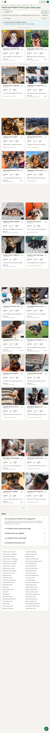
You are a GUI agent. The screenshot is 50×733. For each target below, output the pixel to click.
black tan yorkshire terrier (32, 568)
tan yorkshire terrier (30, 580)
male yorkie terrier (7, 575)
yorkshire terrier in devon (9, 568)
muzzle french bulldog (31, 551)
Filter (46, 12)
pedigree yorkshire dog (31, 554)
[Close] (47, 22)
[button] (13, 75)
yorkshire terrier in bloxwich (9, 563)
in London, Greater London (32, 7)
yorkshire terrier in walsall (9, 566)
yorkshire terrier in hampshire (10, 554)
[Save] (22, 49)
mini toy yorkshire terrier (31, 589)
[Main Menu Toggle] (2, 2)
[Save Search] (46, 729)
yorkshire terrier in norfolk (9, 551)
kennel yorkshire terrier (31, 570)
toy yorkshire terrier (7, 601)
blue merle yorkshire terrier (9, 580)
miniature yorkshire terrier (32, 591)
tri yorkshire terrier (30, 577)
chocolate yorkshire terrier (9, 599)
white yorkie (6, 587)
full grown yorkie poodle (8, 582)
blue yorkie (5, 591)
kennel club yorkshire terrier (32, 582)
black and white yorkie (8, 608)
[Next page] (30, 507)
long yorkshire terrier (31, 608)
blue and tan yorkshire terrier (33, 606)
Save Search (7, 18)
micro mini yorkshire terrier (32, 575)
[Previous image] (4, 75)
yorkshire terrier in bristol (9, 556)
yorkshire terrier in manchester (10, 559)
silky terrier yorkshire (31, 573)
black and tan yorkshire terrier (33, 594)
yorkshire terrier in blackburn (10, 570)
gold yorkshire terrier (8, 606)
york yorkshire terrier (31, 596)
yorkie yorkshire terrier (31, 563)
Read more (45, 15)
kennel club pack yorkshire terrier (34, 561)
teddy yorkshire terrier (31, 584)
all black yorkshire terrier (32, 587)
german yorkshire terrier (31, 599)
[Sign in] (48, 2)
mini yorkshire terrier (8, 596)
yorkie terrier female (7, 577)
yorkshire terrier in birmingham (10, 561)
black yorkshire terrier (8, 589)
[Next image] (22, 75)
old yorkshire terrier (7, 584)
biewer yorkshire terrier (31, 601)
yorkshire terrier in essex (9, 573)
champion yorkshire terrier (32, 559)
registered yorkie (30, 556)
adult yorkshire (6, 594)
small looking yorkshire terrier (33, 603)
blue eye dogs (6, 603)
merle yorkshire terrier (31, 566)
